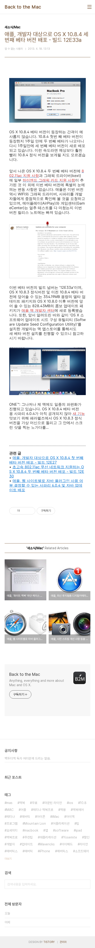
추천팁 (28, 837)
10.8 (83, 803)
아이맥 (70, 816)
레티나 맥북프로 (43, 810)
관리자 (63, 942)
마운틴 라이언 (53, 803)
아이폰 (41, 816)
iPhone (45, 851)
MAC (10, 810)
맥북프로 (12, 837)
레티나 (10, 816)
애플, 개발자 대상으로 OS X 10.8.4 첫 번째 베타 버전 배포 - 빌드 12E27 (46, 460)
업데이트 (27, 844)
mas (9, 803)
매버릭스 (12, 851)
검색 (85, 884)
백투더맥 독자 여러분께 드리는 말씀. (28, 758)
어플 (23, 810)
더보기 (8, 858)
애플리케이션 (48, 837)
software (62, 830)
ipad (79, 830)
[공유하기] (24, 510)
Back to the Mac (23, 7)
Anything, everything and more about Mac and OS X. (36, 683)
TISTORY (49, 942)
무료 (34, 803)
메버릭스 (62, 851)
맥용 (63, 810)
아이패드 (67, 844)
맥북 (22, 803)
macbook (31, 830)
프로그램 (12, 823)
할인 (86, 837)
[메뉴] (89, 6)
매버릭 (28, 851)
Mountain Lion (35, 823)
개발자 (10, 844)
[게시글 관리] (30, 510)
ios (71, 803)
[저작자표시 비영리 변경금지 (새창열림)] (61, 511)
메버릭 (26, 816)
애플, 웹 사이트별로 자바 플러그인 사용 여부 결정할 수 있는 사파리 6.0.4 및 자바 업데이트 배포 (46, 485)
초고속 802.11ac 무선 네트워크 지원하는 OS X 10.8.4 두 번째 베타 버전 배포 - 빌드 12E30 (46, 471)
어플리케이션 (61, 823)
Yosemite (70, 837)
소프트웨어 (82, 851)
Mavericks (47, 844)
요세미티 (12, 830)
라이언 (84, 844)
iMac (55, 816)
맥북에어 (78, 810)
